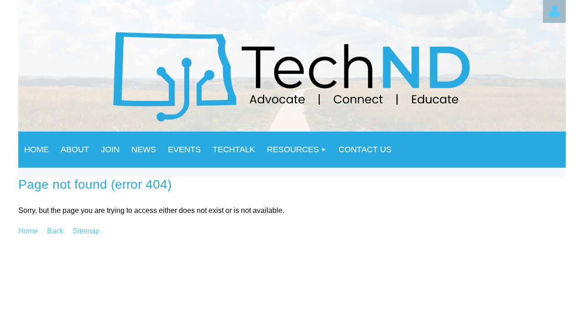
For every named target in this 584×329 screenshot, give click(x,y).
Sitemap (86, 231)
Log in (554, 11)
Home (28, 231)
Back (55, 231)
